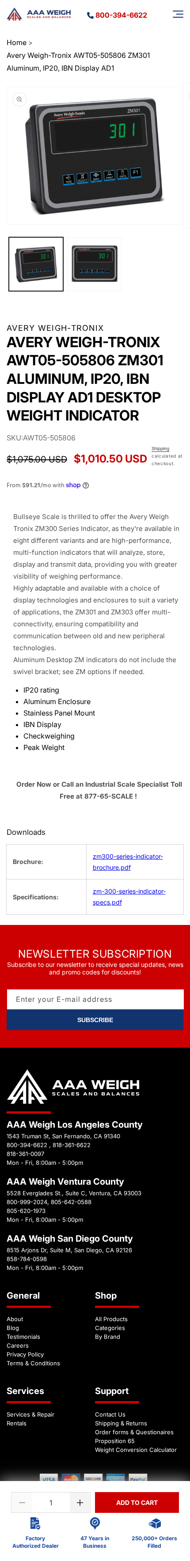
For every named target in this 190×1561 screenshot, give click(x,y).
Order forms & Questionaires (134, 1432)
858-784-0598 (27, 1258)
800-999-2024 (27, 1201)
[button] (178, 14)
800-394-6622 (121, 15)
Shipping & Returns (121, 1423)
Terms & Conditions (33, 1363)
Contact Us (110, 1414)
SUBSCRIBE (95, 1019)
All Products (111, 1318)
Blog (13, 1327)
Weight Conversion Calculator (136, 1449)
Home (17, 42)
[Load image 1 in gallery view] (36, 264)
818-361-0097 (25, 1153)
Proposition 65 (115, 1440)
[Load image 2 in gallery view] (95, 264)
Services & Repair (30, 1414)
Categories (110, 1327)
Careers (18, 1345)
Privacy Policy (25, 1354)
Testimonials (23, 1336)
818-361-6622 (72, 1144)
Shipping (160, 448)
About (15, 1318)
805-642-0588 (71, 1201)
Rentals (17, 1423)
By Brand (107, 1336)
